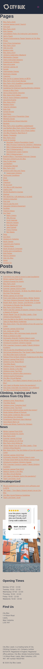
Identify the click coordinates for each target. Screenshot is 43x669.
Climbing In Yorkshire (11, 239)
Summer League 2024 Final (13, 329)
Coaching (6, 76)
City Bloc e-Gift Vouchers (12, 187)
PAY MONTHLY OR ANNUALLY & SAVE (17, 197)
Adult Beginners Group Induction (15, 121)
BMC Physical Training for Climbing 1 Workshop (23, 145)
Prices (5, 41)
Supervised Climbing (14, 173)
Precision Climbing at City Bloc (14, 159)
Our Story (6, 237)
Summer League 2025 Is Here (14, 288)
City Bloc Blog (10, 272)
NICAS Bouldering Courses (13, 192)
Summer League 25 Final (12, 286)
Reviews (6, 123)
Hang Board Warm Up (11, 422)
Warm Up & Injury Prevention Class (16, 116)
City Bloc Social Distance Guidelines (16, 390)
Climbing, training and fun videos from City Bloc (18, 394)
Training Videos (9, 211)
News (4, 427)
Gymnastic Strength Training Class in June (19, 338)
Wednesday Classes (10, 57)
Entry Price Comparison (12, 43)
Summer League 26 (10, 67)
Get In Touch (8, 36)
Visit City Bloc (8, 258)
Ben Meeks (10, 232)
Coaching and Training (11, 244)
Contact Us (7, 263)
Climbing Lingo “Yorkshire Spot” (14, 366)
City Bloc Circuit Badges (12, 378)
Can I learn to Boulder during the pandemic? (19, 385)
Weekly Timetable (9, 135)
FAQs (5, 234)
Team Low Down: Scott (12, 479)
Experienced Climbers (11, 62)
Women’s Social (9, 119)
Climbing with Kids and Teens (14, 171)
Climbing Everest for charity (13, 281)
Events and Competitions (12, 251)
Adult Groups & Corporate (12, 249)
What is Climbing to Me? (12, 336)
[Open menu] (38, 7)
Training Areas (8, 246)
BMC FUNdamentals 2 (14, 149)
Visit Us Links (8, 48)
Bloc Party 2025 (9, 29)
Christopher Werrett (10, 166)
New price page (9, 64)
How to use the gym (10, 204)
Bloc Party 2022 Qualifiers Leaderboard (18, 126)
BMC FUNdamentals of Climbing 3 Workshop (23, 147)
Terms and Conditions (11, 175)
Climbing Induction (10, 199)
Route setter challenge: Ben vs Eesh (16, 415)
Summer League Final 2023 (13, 359)
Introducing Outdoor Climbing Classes (17, 343)
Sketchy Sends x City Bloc (13, 369)
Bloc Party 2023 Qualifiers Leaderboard (18, 83)
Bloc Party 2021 (9, 168)
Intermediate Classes (11, 71)
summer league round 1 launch (14, 24)
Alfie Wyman (11, 218)
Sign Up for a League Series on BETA (17, 78)
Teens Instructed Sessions (13, 60)
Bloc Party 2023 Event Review (14, 81)
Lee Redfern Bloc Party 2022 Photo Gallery (19, 128)
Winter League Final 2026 (12, 279)
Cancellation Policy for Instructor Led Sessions (20, 34)
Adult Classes (8, 241)
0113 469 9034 (8, 627)
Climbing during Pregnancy (13, 376)
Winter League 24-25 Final (13, 296)
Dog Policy (7, 114)
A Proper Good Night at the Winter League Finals (21, 340)
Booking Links (8, 50)
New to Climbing (9, 256)
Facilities (6, 208)
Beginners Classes (10, 74)
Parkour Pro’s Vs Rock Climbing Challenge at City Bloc (23, 357)
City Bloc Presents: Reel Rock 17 (15, 133)
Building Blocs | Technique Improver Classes (19, 156)
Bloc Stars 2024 (9, 53)
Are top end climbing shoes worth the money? (20, 410)
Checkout (6, 182)
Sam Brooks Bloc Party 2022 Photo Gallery (19, 130)
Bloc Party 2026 (9, 22)
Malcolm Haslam (12, 222)
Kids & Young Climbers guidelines (15, 97)
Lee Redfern (7, 163)
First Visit (6, 201)
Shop (5, 178)
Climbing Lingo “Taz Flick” (12, 371)
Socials (5, 69)
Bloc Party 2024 (9, 45)
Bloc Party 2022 (9, 138)
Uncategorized (10, 481)
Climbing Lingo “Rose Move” (13, 362)
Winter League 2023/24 (12, 86)
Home (5, 260)
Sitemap (6, 194)
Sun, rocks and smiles (11, 331)
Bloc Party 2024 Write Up (12, 307)
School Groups (8, 111)
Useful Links (7, 189)
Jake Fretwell (11, 227)
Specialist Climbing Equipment (14, 206)
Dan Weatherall (12, 225)
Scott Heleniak (11, 220)
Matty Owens (11, 215)
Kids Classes (8, 31)
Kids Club (6, 109)
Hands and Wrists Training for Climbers (17, 424)
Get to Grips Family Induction (14, 93)
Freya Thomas (11, 230)
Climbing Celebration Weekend (14, 55)
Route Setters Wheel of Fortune (14, 412)
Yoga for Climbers (9, 107)
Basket (5, 180)
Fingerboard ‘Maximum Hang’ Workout (17, 419)
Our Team (7, 213)
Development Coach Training (17, 152)
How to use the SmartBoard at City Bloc (18, 350)
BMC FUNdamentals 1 (14, 154)
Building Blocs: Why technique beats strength (20, 333)
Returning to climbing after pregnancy (17, 373)
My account (7, 185)
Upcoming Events (9, 100)
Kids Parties (7, 253)
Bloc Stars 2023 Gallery (12, 95)
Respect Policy (8, 104)
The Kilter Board (9, 364)
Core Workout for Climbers (13, 417)
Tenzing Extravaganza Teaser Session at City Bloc (21, 38)
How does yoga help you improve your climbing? (21, 388)
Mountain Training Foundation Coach (20, 142)
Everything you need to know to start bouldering (21, 277)
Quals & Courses (9, 140)
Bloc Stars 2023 (9, 102)
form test (6, 27)
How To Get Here (9, 161)
